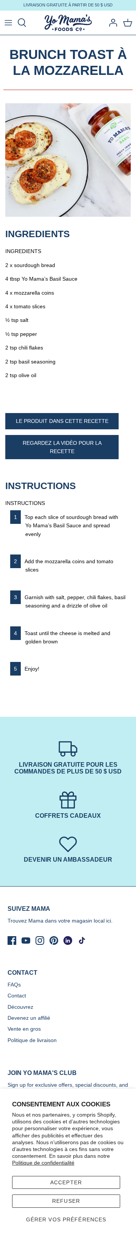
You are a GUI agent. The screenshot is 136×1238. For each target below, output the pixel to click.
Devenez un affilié (29, 1018)
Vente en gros (24, 1029)
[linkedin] (67, 940)
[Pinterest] (53, 940)
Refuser (66, 1201)
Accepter (66, 1182)
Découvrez (20, 1007)
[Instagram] (40, 940)
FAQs (14, 985)
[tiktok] (81, 940)
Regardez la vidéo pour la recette (62, 447)
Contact (17, 996)
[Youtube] (26, 940)
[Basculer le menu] (8, 22)
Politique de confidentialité (43, 1163)
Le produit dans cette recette (62, 421)
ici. (109, 921)
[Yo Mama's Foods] (68, 22)
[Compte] (111, 22)
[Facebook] (12, 940)
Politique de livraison (32, 1040)
